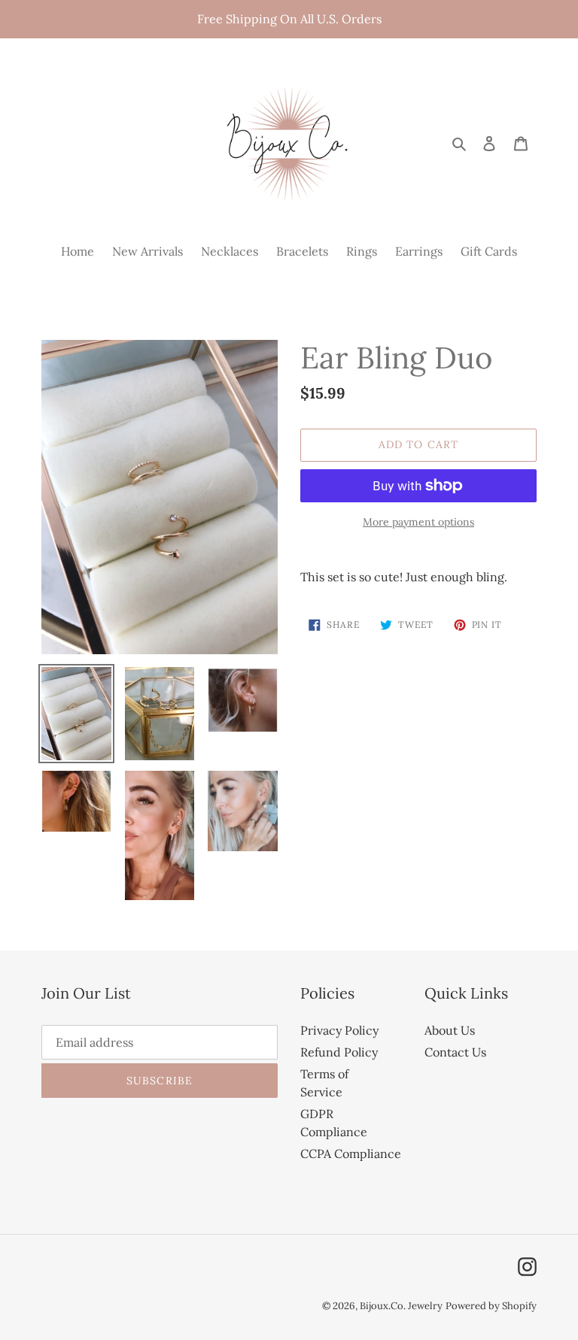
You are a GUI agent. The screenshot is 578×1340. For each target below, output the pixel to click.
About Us (449, 1030)
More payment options (418, 522)
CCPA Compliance (350, 1153)
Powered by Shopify (491, 1305)
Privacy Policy (339, 1030)
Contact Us (455, 1052)
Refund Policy (339, 1052)
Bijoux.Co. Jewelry (401, 1305)
